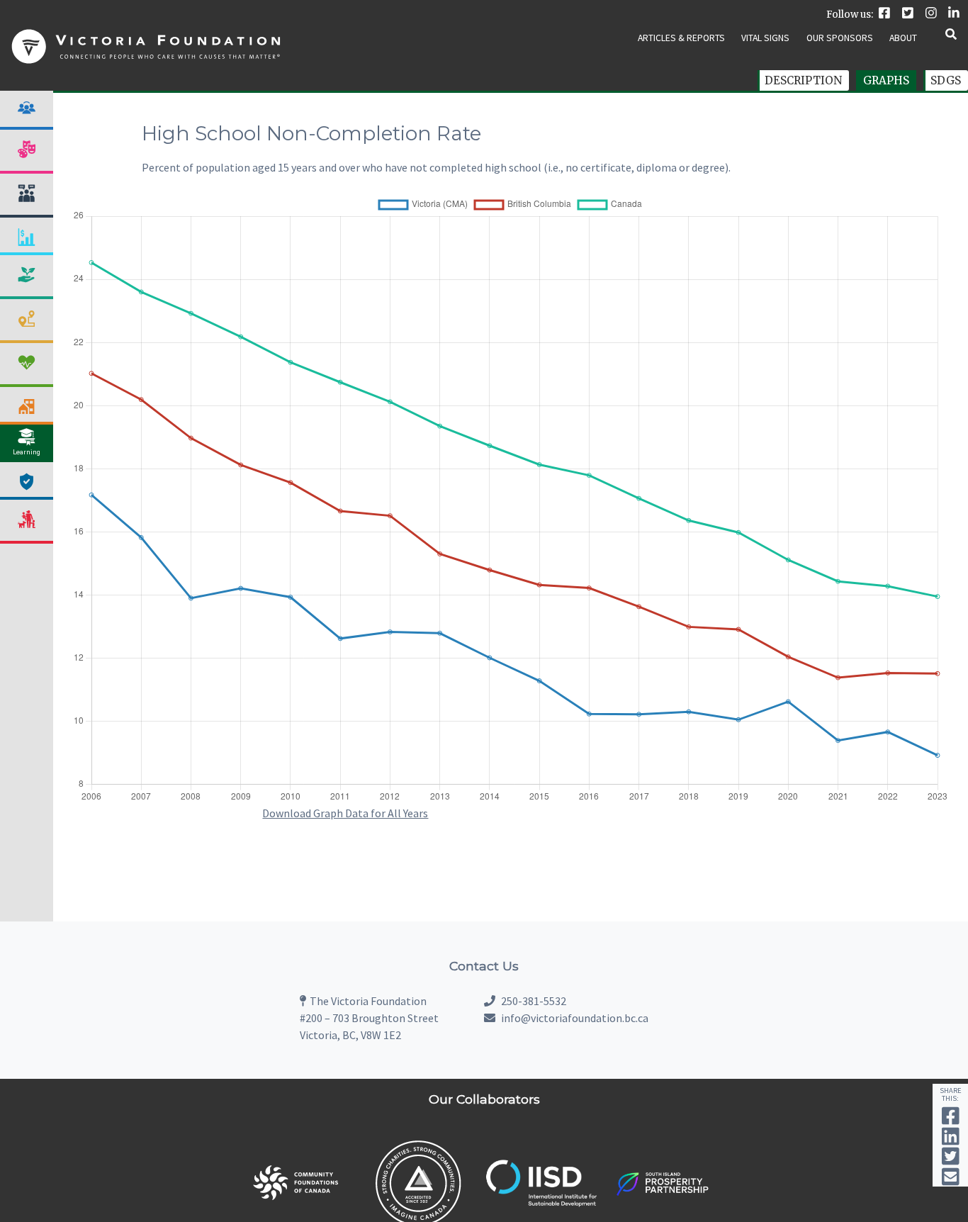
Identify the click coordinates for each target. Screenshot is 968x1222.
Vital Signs (765, 38)
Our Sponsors (839, 38)
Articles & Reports (681, 38)
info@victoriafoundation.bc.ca (574, 1018)
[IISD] (541, 1203)
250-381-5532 (532, 1001)
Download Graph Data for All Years (345, 813)
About (903, 38)
